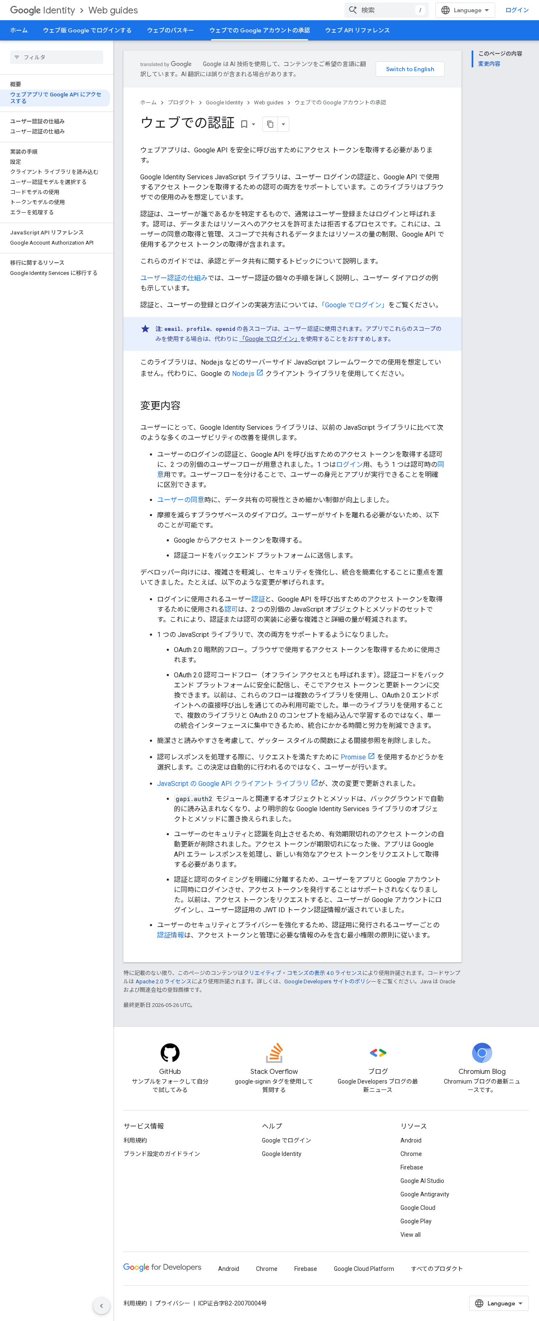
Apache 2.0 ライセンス (164, 981)
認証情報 (170, 935)
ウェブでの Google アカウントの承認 (259, 30)
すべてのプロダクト (437, 1268)
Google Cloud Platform (364, 1268)
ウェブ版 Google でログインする (87, 30)
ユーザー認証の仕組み (174, 278)
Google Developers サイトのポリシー (330, 981)
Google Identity (224, 102)
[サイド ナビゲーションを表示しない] (101, 1305)
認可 (231, 609)
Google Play (416, 1221)
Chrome (411, 1154)
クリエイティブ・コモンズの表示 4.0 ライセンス (302, 973)
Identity (59, 10)
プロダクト (181, 102)
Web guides (113, 10)
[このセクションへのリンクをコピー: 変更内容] (189, 407)
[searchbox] (56, 57)
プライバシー (172, 1303)
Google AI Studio (422, 1180)
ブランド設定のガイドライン (161, 1154)
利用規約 (135, 1140)
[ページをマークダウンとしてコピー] (270, 124)
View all (410, 1234)
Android (411, 1140)
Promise (353, 757)
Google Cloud (417, 1207)
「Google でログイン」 (355, 305)
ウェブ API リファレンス (357, 30)
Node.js (243, 374)
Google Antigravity (424, 1194)
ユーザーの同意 (180, 500)
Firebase (411, 1167)
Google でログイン (286, 1140)
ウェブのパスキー (170, 30)
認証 (258, 599)
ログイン (349, 465)
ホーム (19, 30)
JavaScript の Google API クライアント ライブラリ (233, 784)
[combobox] (386, 10)
